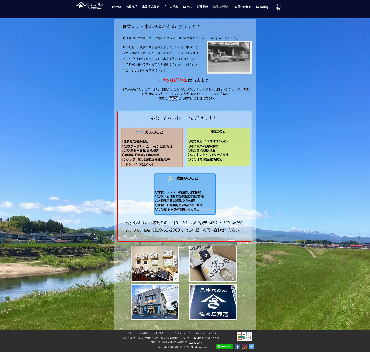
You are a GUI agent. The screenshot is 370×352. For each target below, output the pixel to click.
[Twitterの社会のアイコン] (251, 346)
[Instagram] (244, 346)
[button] (278, 7)
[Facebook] (237, 346)
